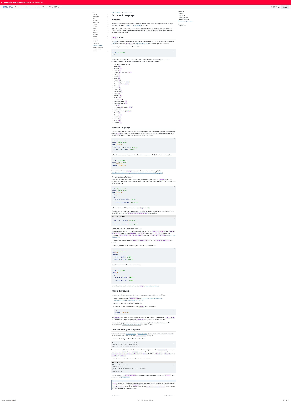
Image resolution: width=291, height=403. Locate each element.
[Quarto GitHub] (272, 7)
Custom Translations (184, 19)
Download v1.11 (26, 2)
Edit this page (182, 24)
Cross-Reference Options (152, 286)
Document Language (127, 12)
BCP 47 (113, 43)
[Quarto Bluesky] (270, 7)
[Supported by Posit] (285, 7)
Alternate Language (183, 17)
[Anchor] (122, 19)
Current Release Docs (37, 2)
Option (182, 15)
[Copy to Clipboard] (174, 50)
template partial (142, 334)
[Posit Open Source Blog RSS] (274, 7)
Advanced (118, 12)
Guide (112, 12)
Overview (181, 13)
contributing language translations (131, 325)
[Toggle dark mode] (276, 7)
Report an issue (182, 25)
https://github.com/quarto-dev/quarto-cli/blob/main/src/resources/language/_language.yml (137, 173)
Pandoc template (131, 334)
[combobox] (278, 7)
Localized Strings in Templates (186, 21)
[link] (62, 7)
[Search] (278, 7)
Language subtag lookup (142, 43)
